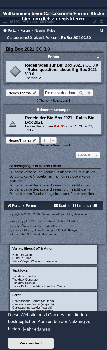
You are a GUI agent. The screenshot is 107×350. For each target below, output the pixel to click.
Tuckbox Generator (25, 279)
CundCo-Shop (21, 258)
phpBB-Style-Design (64, 230)
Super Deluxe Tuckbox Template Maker (38, 286)
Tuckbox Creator (23, 282)
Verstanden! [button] (30, 343)
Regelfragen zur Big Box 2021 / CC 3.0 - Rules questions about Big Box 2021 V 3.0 (61, 69)
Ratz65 (59, 126)
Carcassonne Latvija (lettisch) (32, 307)
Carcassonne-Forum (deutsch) (33, 301)
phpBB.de (52, 225)
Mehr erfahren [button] (36, 329)
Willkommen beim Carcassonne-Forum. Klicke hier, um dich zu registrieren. (53, 16)
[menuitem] (101, 30)
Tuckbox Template (24, 276)
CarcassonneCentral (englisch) (33, 304)
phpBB (28, 221)
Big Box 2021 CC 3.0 (28, 49)
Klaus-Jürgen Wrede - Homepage (34, 261)
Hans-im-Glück (22, 254)
